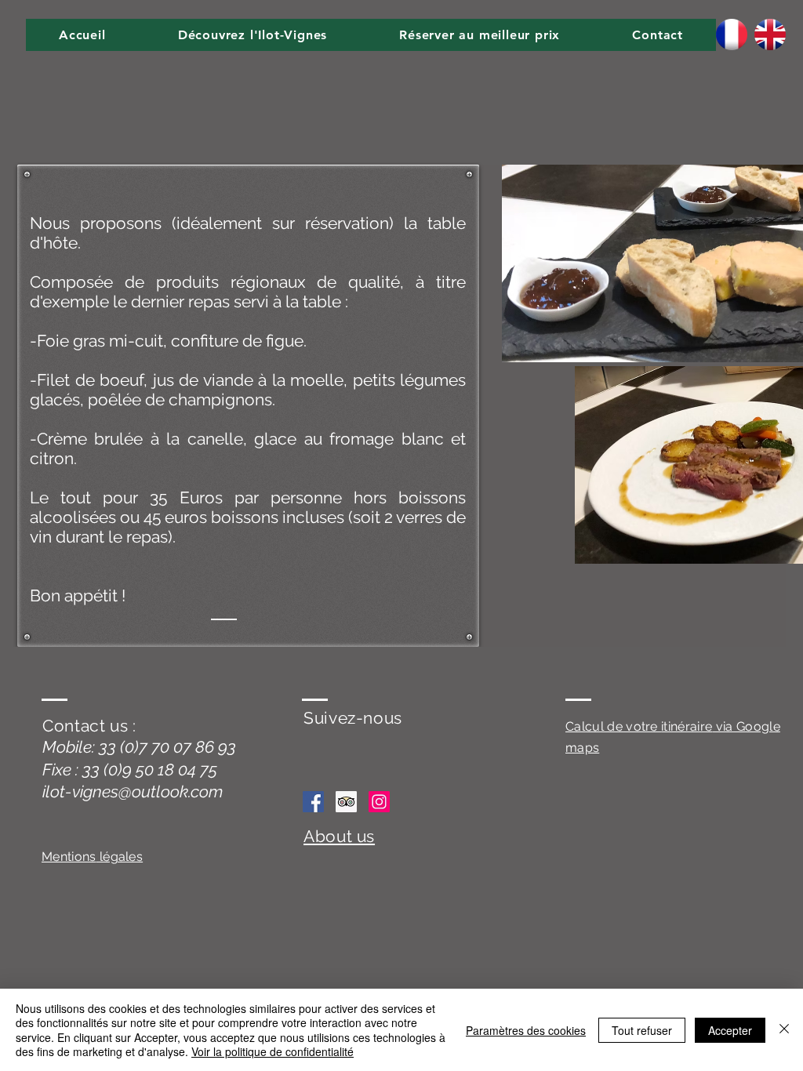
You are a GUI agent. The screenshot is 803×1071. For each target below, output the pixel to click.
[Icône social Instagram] (379, 801)
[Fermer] (784, 1029)
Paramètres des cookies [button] (526, 1030)
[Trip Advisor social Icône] (346, 801)
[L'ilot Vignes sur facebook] (313, 801)
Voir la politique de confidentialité (272, 1051)
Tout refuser (642, 1030)
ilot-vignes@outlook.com (132, 791)
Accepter (730, 1030)
